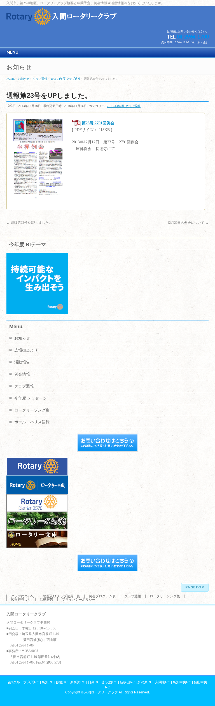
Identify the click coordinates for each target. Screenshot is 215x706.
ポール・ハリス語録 (32, 422)
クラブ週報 (24, 386)
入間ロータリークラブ (101, 692)
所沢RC (47, 682)
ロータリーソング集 (32, 410)
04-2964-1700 (193, 37)
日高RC (94, 682)
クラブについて (22, 596)
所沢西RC (109, 682)
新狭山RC (127, 682)
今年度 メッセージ (30, 398)
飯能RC (62, 682)
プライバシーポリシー (78, 600)
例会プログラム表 (102, 596)
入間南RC (162, 682)
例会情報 (22, 374)
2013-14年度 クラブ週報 (124, 106)
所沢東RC (145, 682)
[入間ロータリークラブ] (62, 19)
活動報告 (22, 362)
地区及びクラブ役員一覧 (61, 596)
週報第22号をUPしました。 (29, 223)
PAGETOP (194, 587)
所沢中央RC (182, 682)
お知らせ (22, 338)
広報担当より (26, 350)
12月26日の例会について (188, 223)
